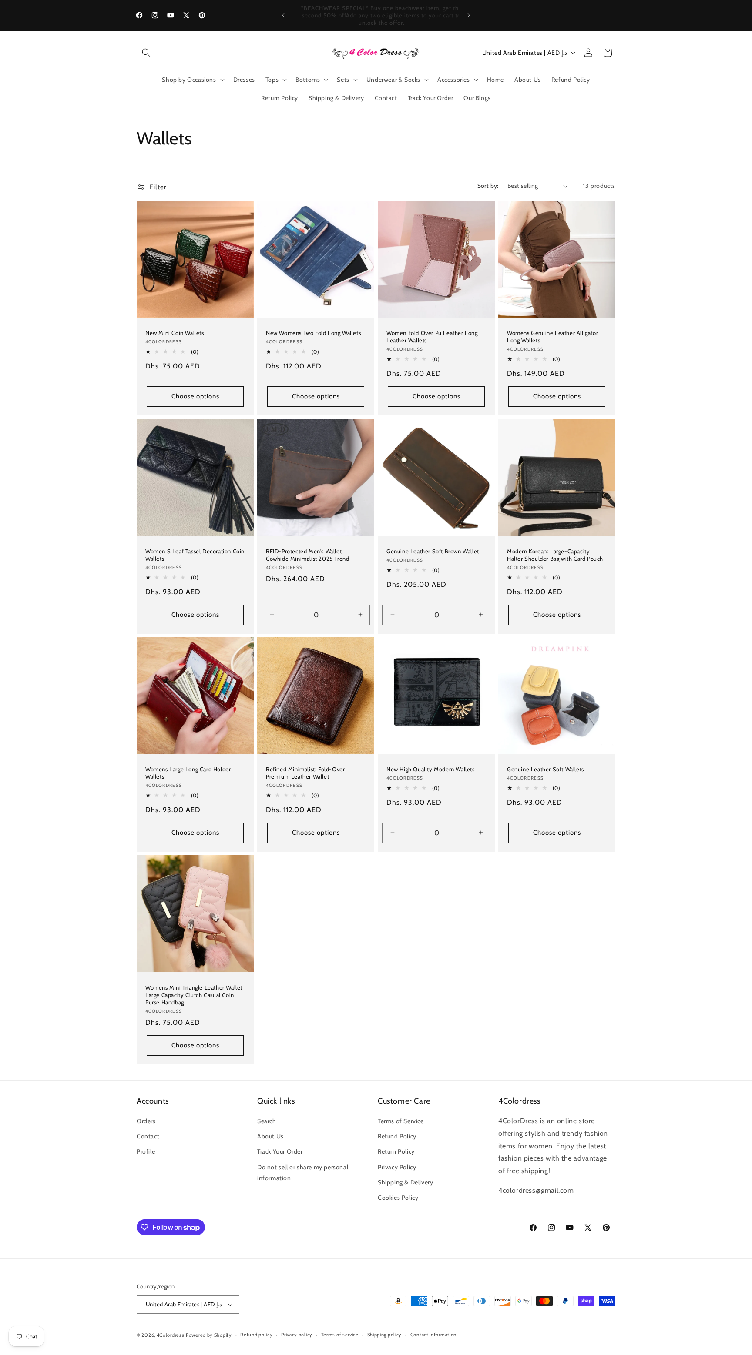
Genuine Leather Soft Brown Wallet (432, 551)
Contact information (433, 1335)
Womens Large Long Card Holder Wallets (188, 773)
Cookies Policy (398, 1197)
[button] (146, 52)
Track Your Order (280, 1151)
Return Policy (396, 1151)
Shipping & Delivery (405, 1182)
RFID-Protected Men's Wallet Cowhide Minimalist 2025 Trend (307, 555)
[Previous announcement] (283, 15)
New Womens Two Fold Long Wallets (313, 332)
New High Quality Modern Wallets (430, 769)
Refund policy (256, 1335)
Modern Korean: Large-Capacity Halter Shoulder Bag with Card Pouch (555, 555)
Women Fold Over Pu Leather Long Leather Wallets (432, 336)
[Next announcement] (468, 15)
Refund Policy (397, 1136)
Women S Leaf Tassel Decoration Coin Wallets (195, 555)
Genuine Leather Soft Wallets (545, 769)
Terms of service (340, 1335)
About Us (270, 1136)
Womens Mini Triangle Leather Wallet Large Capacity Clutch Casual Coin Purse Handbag (193, 995)
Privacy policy (296, 1335)
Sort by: (488, 186)
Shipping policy (384, 1335)
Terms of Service (401, 1121)
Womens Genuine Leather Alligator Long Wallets (552, 336)
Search (266, 1121)
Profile (146, 1151)
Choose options (195, 396)
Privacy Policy (397, 1167)
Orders (146, 1121)
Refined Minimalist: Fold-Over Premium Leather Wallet (305, 773)
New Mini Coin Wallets (174, 332)
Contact (148, 1136)
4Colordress (171, 1335)
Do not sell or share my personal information (302, 1172)
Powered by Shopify (209, 1335)
